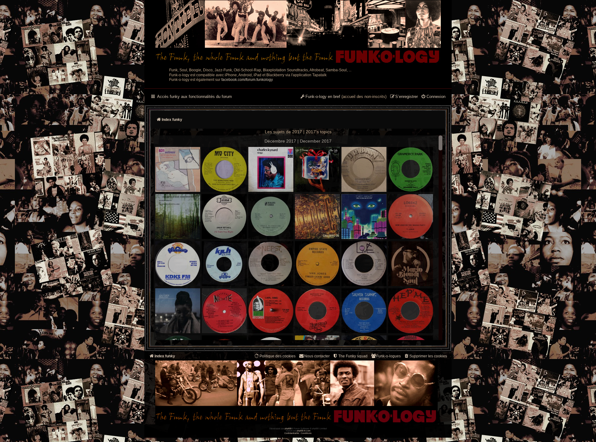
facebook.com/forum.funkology (247, 79)
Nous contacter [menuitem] (317, 356)
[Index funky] (298, 32)
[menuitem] (433, 97)
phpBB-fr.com (303, 431)
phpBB (288, 428)
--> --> (351, 239)
